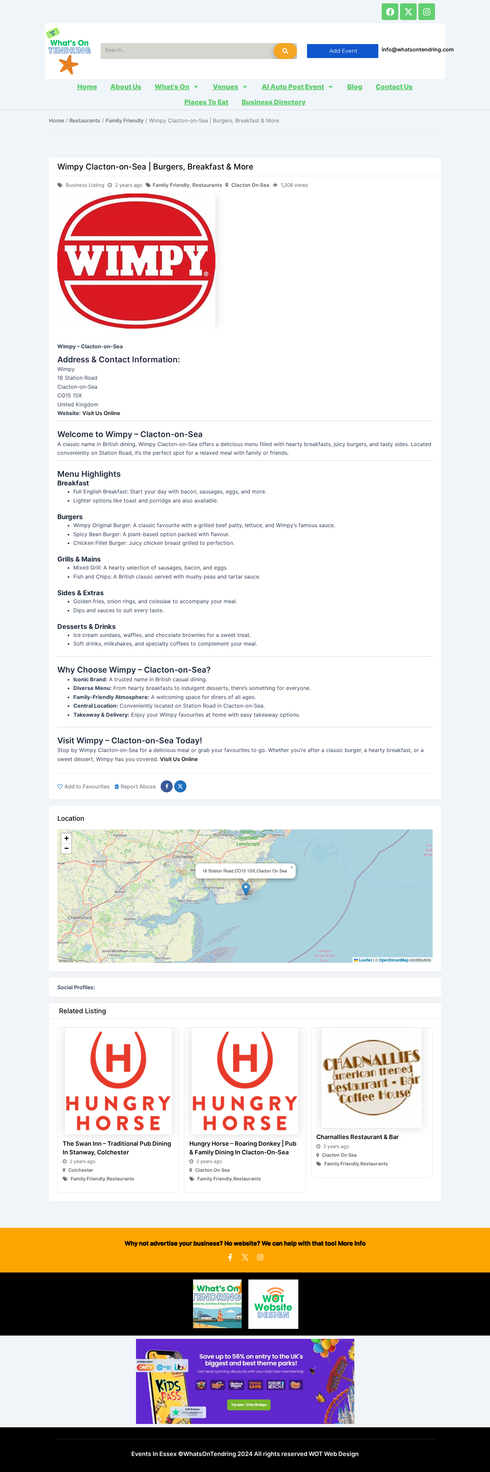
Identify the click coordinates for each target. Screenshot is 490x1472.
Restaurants (84, 120)
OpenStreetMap (394, 960)
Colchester (80, 1170)
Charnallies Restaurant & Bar (357, 1136)
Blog (354, 87)
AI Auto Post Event (293, 87)
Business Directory (274, 102)
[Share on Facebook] (167, 786)
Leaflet (365, 960)
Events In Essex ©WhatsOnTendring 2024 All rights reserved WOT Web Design (245, 1453)
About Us (125, 87)
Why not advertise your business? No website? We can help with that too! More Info (245, 1243)
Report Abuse (138, 786)
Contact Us (394, 87)
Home (87, 87)
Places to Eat (206, 102)
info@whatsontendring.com (418, 49)
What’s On (172, 87)
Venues (225, 87)
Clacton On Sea (250, 185)
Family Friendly (125, 120)
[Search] (285, 51)
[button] (246, 889)
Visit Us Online (101, 413)
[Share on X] (180, 786)
